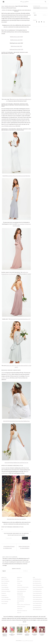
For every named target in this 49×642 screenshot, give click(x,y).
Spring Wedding (20, 600)
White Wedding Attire (37, 609)
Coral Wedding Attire (37, 591)
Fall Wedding (20, 594)
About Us (19, 612)
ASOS (3, 372)
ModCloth (4, 468)
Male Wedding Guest (21, 591)
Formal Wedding (5, 597)
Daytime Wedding (5, 589)
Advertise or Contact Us (22, 610)
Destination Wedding (6, 591)
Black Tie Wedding (5, 581)
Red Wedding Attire (37, 581)
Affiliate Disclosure (21, 606)
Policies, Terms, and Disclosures (23, 604)
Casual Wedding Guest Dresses (12, 635)
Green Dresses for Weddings (19, 634)
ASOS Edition (8, 374)
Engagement (4, 595)
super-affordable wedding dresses (8, 126)
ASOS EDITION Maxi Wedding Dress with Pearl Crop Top (16, 462)
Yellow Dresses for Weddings (27, 635)
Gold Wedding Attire (37, 607)
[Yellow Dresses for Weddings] (27, 630)
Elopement (4, 593)
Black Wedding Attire (37, 585)
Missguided (22, 113)
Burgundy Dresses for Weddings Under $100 (4, 635)
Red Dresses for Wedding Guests (34, 635)
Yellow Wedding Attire (37, 597)
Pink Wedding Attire (37, 579)
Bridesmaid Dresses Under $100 (16, 49)
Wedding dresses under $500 (16, 39)
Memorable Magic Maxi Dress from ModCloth (16, 519)
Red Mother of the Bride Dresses (42, 635)
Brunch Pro (24, 640)
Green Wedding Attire (37, 589)
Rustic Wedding (5, 601)
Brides (18, 579)
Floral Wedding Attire (37, 599)
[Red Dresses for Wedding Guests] (35, 630)
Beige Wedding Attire (37, 595)
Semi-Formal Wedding (6, 599)
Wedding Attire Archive (10, 6)
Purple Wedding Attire (37, 593)
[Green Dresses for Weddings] (20, 630)
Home (3, 6)
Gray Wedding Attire (37, 605)
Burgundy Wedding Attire (38, 587)
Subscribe (25, 538)
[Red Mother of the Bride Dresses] (42, 630)
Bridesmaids (19, 581)
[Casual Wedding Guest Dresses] (12, 630)
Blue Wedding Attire (37, 583)
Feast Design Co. (30, 640)
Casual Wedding (5, 587)
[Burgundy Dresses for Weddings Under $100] (5, 630)
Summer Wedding (21, 596)
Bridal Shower (4, 585)
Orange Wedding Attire (37, 601)
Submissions (19, 608)
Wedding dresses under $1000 (16, 36)
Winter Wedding (20, 598)
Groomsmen (19, 585)
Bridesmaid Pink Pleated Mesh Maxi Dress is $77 (20, 319)
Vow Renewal (4, 603)
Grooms (18, 583)
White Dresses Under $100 (16, 46)
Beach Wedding (5, 579)
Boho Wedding (5, 583)
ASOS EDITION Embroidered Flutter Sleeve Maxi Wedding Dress (16, 421)
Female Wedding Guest (22, 589)
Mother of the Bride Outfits (22, 587)
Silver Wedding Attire (37, 603)
